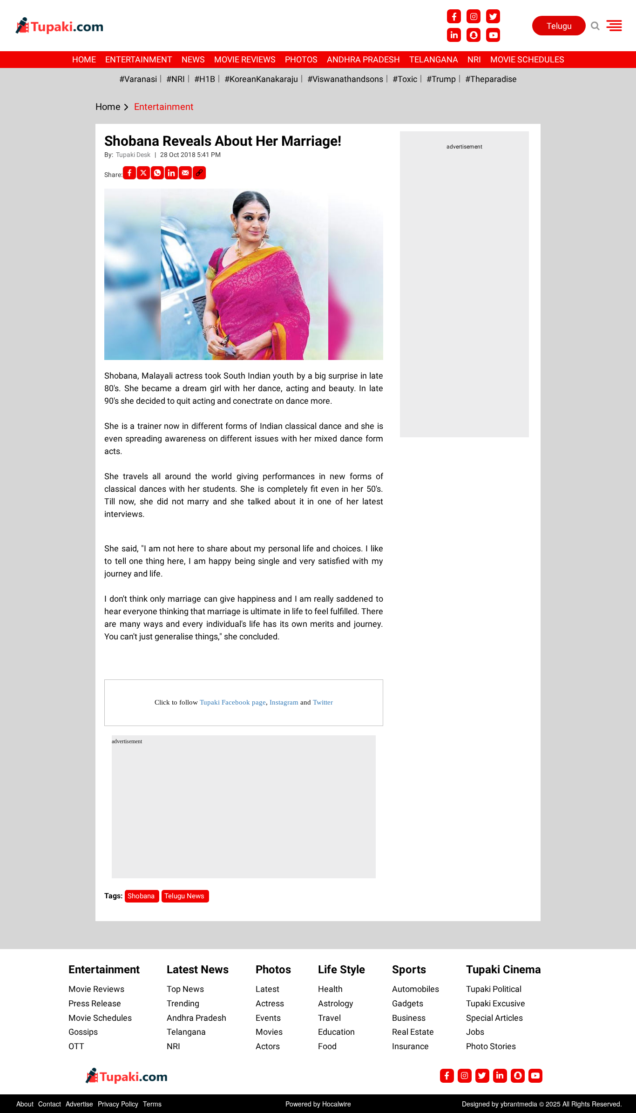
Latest (267, 989)
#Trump (441, 79)
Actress (270, 1003)
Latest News (198, 969)
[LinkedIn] (171, 173)
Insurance (410, 1046)
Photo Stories (491, 1046)
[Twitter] (143, 173)
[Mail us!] (493, 35)
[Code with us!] (473, 35)
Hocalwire (336, 1103)
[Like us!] (454, 16)
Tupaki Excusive (495, 1003)
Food (327, 1046)
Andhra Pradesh (363, 59)
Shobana (142, 896)
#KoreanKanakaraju (261, 79)
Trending (183, 1003)
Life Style (341, 969)
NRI (474, 59)
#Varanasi (138, 79)
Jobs (475, 1032)
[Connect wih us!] (454, 35)
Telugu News (185, 896)
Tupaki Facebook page (233, 702)
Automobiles (415, 989)
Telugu (559, 26)
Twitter (323, 702)
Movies (269, 1032)
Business (409, 1018)
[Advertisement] (42, 362)
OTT (76, 1046)
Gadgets (407, 1003)
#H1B (204, 79)
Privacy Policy (118, 1103)
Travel (329, 1018)
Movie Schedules (527, 59)
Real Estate (413, 1032)
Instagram (284, 702)
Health (330, 989)
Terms (152, 1103)
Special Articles (494, 1018)
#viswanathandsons (345, 79)
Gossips (83, 1032)
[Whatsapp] (157, 173)
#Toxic (404, 79)
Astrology (335, 1003)
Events (268, 1018)
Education (336, 1032)
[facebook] (129, 173)
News (193, 59)
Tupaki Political (493, 989)
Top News (185, 989)
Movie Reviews (245, 59)
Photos (301, 59)
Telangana (433, 59)
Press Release (94, 1003)
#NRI (175, 79)
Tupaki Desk (134, 154)
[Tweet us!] (473, 16)
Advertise (79, 1103)
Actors (268, 1046)
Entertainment (138, 59)
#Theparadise (491, 79)
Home (84, 59)
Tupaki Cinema (503, 969)
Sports (409, 969)
